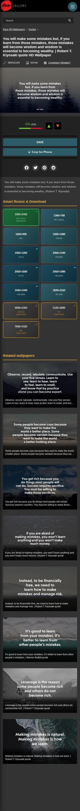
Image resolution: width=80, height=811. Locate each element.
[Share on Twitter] (35, 167)
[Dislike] (57, 126)
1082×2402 (21, 214)
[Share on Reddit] (53, 167)
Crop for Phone (42, 151)
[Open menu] (72, 6)
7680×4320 (21, 326)
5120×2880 (59, 307)
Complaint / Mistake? (59, 62)
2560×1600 (21, 271)
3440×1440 (21, 290)
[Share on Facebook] (26, 167)
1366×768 (59, 215)
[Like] (49, 126)
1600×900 (21, 234)
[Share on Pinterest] (44, 167)
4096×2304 (21, 307)
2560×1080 (59, 271)
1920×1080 (59, 234)
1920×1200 (21, 252)
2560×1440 (59, 252)
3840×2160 (59, 290)
